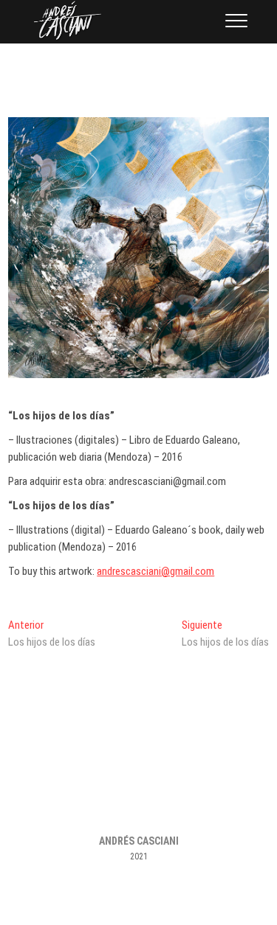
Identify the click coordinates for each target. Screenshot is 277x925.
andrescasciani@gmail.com (155, 571)
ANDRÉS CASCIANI (139, 841)
